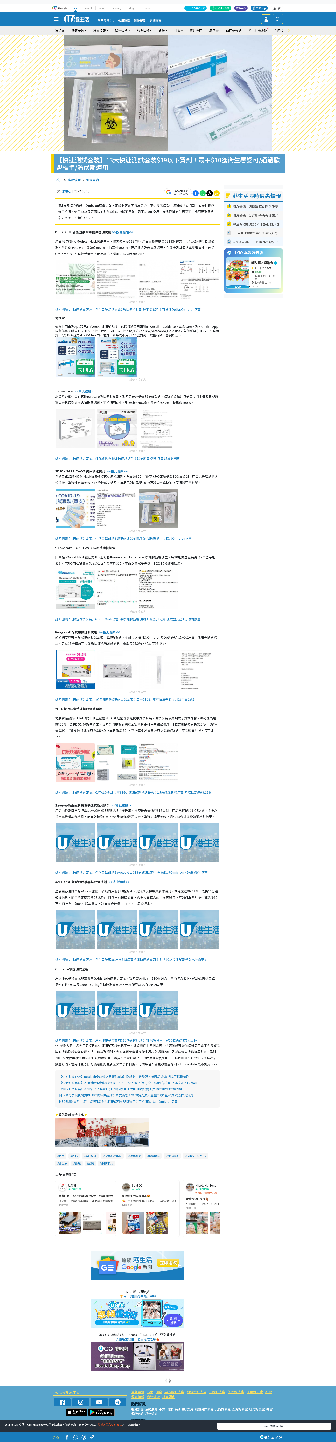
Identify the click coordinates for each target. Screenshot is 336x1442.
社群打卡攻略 (222, 8)
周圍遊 (214, 30)
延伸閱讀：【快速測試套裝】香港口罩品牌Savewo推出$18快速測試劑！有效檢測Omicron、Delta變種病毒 (131, 872)
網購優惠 (154, 1156)
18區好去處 (234, 30)
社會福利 (168, 1396)
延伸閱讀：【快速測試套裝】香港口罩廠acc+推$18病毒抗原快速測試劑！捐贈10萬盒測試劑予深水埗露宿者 (131, 959)
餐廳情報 (137, 1396)
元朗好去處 (217, 1391)
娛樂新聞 (140, 20)
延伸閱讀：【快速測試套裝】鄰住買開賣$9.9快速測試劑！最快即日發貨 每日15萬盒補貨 (117, 458)
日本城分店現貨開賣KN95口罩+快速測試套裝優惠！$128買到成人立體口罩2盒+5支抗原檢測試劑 (126, 1095)
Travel (88, 8)
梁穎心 (66, 191)
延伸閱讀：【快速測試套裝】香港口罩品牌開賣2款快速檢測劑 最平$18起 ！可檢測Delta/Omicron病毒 (128, 309)
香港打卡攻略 (257, 30)
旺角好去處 (255, 1391)
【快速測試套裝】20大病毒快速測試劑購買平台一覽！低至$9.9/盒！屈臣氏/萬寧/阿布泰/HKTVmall (128, 1082)
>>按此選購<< (122, 232)
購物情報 (74, 179)
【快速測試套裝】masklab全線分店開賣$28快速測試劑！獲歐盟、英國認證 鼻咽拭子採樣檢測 (124, 1076)
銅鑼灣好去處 (196, 1391)
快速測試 (135, 1156)
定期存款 (155, 20)
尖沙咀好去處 (174, 1391)
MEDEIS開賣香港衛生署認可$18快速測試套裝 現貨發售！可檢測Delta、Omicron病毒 (118, 1101)
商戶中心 (241, 8)
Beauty (117, 8)
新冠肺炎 (91, 1156)
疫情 (75, 1156)
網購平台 (107, 1163)
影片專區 (196, 30)
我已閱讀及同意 (274, 1426)
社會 (268, 1391)
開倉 (159, 1391)
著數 (62, 1156)
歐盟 (91, 1163)
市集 (150, 1391)
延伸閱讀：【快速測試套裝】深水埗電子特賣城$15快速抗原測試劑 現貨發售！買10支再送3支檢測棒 (126, 1040)
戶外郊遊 (153, 1396)
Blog (131, 8)
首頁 (59, 179)
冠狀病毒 (173, 1156)
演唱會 (60, 30)
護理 (78, 1163)
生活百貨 (92, 179)
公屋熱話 (124, 20)
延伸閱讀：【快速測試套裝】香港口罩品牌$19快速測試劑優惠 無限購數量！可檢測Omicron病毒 (123, 538)
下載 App (261, 8)
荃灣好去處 (236, 1391)
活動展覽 (137, 1391)
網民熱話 (137, 1409)
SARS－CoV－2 (196, 1156)
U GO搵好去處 (197, 8)
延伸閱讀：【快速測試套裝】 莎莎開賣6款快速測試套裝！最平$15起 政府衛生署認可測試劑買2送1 (125, 699)
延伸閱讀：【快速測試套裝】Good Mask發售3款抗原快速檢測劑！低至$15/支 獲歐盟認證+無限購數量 (127, 619)
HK (75, 8)
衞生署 (63, 1163)
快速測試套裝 (113, 1156)
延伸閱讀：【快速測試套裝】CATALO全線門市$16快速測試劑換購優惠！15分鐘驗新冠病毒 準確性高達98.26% (133, 792)
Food (102, 8)
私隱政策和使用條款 (110, 1424)
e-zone (146, 8)
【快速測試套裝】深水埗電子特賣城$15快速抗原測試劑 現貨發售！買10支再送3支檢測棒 (120, 1089)
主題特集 (280, 30)
